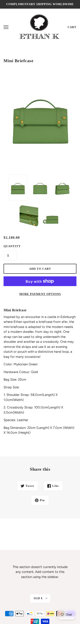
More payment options (40, 294)
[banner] (38, 27)
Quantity (10, 246)
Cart (72, 27)
